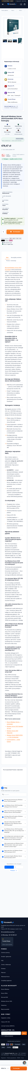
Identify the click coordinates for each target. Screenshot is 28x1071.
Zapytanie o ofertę (5, 1018)
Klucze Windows (5, 989)
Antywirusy (3, 1005)
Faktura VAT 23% (5, 1022)
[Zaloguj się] (21, 4)
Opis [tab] (7, 257)
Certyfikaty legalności (6, 980)
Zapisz (24, 1033)
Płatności (3, 972)
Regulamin (3, 1057)
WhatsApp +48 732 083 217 (9, 935)
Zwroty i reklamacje (6, 964)
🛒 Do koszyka (16, 1068)
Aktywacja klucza (5, 976)
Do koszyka (15, 232)
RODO (18, 1057)
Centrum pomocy (5, 952)
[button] (24, 1063)
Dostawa (3, 968)
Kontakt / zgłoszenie (6, 956)
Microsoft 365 (4, 997)
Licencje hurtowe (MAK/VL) (8, 1026)
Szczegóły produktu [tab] (16, 257)
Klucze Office (4, 993)
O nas (22, 1057)
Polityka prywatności (8, 1036)
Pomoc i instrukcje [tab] (11, 260)
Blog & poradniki (5, 1009)
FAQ (2, 960)
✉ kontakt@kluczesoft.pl (7, 932)
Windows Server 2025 (6, 1001)
